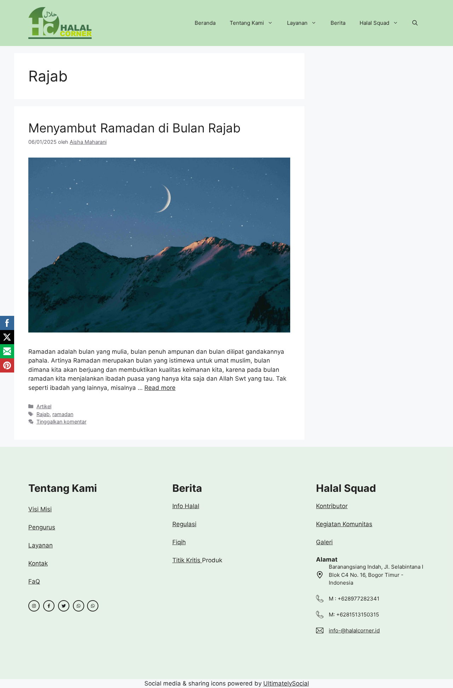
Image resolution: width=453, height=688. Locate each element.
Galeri (324, 542)
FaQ (34, 581)
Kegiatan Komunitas (344, 524)
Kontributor (332, 506)
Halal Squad (374, 22)
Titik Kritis (187, 560)
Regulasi (184, 524)
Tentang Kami (247, 22)
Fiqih (179, 542)
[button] (415, 23)
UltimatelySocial (286, 683)
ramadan (62, 414)
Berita (338, 22)
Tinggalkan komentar (61, 422)
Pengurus (41, 527)
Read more (160, 387)
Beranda (205, 22)
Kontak (38, 563)
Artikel (43, 406)
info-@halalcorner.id (354, 630)
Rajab (43, 414)
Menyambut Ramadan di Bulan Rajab (134, 127)
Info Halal (185, 506)
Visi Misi (40, 509)
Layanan (297, 22)
